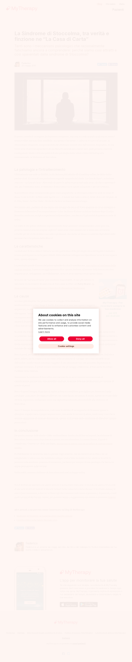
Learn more (44, 332)
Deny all (80, 339)
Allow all (51, 339)
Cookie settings (66, 346)
